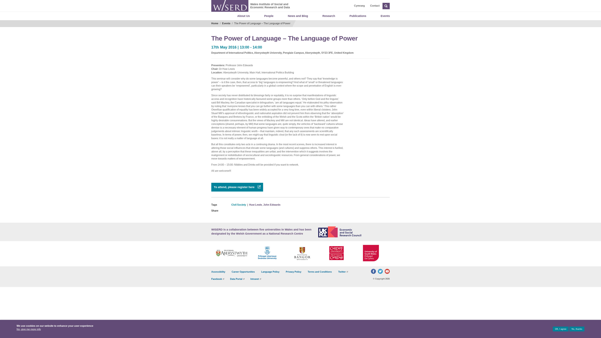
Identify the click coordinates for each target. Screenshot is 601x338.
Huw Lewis (255, 204)
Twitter (342, 271)
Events (385, 16)
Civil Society (238, 204)
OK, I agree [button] (560, 329)
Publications (357, 16)
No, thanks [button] (577, 329)
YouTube (387, 271)
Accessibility (218, 271)
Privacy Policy (293, 271)
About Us (243, 16)
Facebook (216, 279)
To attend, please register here (234, 187)
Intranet (254, 279)
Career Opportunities (243, 271)
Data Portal (236, 279)
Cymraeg (359, 5)
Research (328, 16)
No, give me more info (29, 329)
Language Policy (270, 271)
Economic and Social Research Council (354, 231)
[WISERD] (229, 6)
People (268, 16)
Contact (375, 5)
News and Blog (298, 16)
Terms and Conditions (320, 271)
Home (214, 23)
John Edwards (271, 204)
